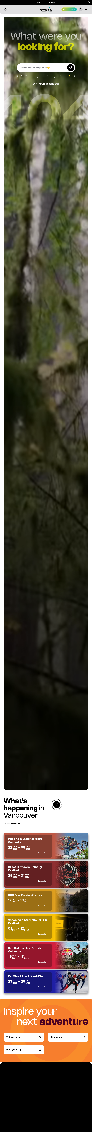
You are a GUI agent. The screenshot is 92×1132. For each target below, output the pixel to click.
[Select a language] (5, 9)
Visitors (39, 2)
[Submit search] (89, 2)
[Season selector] (56, 804)
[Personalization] (81, 9)
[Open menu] (86, 9)
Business (52, 2)
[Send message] (70, 67)
